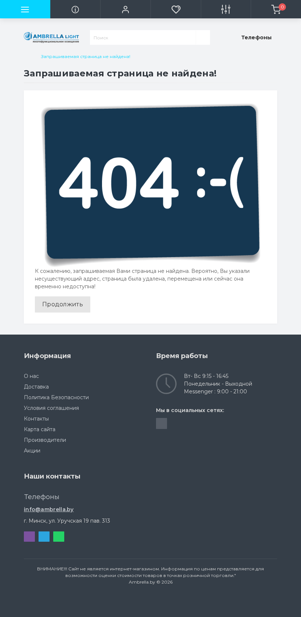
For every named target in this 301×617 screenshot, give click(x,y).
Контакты (36, 418)
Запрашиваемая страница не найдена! (85, 56)
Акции (32, 450)
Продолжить (62, 304)
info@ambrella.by (49, 509)
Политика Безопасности (56, 397)
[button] (125, 9)
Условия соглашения (51, 408)
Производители (45, 440)
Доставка (36, 386)
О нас (31, 376)
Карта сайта (39, 429)
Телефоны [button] (41, 497)
